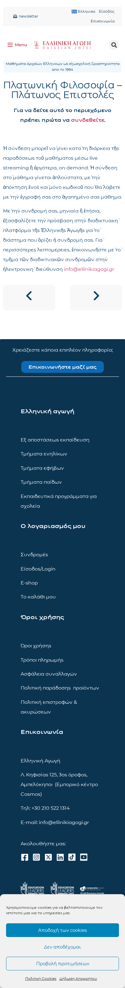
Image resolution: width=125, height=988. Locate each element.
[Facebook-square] (25, 857)
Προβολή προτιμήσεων (62, 963)
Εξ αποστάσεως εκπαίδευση (55, 440)
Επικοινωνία (103, 21)
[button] (114, 45)
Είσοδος (107, 11)
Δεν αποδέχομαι (62, 947)
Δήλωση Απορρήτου (78, 978)
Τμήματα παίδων (41, 482)
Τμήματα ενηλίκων (44, 454)
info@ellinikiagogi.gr (89, 269)
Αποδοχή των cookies (62, 930)
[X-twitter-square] (48, 857)
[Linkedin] (60, 857)
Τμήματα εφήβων (42, 468)
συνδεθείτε (87, 120)
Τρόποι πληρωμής (42, 660)
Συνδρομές (34, 554)
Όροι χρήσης (36, 646)
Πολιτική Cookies (40, 978)
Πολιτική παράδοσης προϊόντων (60, 688)
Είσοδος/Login (38, 569)
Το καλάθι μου (38, 597)
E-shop (29, 583)
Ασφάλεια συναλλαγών (49, 674)
